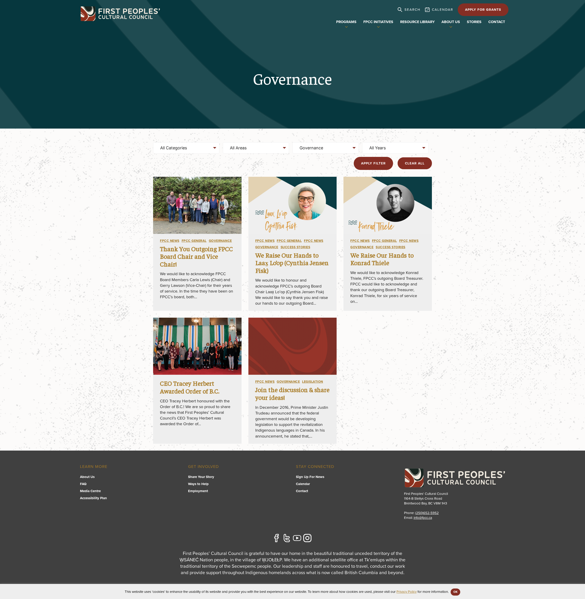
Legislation (312, 382)
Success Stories (295, 247)
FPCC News (169, 241)
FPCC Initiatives (378, 22)
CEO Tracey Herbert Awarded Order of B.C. (189, 387)
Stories (474, 22)
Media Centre (90, 491)
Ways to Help (198, 484)
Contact (496, 22)
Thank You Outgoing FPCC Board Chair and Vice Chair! (196, 256)
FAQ (83, 484)
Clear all (415, 163)
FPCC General (194, 241)
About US (450, 22)
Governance (220, 241)
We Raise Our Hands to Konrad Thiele (382, 259)
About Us (87, 477)
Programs (346, 22)
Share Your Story (201, 477)
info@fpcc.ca (423, 518)
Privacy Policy (406, 592)
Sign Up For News (310, 477)
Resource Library (417, 22)
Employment (198, 491)
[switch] (346, 26)
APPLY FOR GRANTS (483, 10)
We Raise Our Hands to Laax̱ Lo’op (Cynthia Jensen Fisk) (292, 262)
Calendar (303, 484)
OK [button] (455, 592)
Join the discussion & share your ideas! (292, 393)
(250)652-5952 (427, 513)
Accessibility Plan (93, 498)
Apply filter (373, 163)
